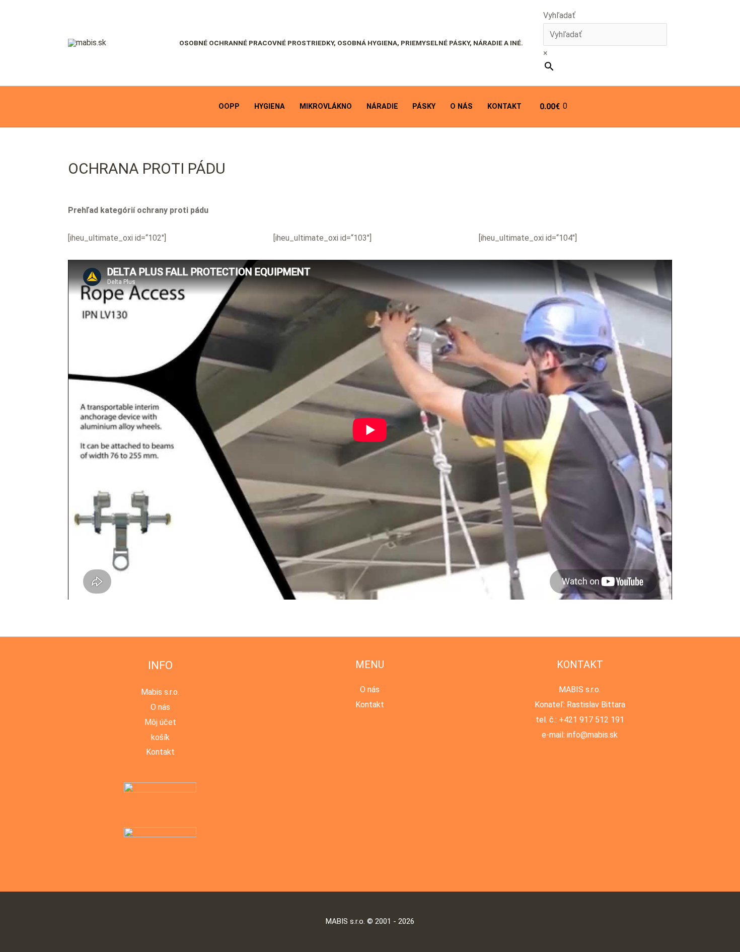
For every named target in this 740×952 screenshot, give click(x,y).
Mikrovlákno (326, 106)
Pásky (423, 106)
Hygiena (269, 106)
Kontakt (504, 106)
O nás (461, 106)
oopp (229, 106)
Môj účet (160, 722)
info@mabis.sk (592, 735)
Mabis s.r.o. (160, 692)
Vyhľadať (559, 15)
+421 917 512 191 (591, 719)
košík (160, 737)
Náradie (382, 106)
